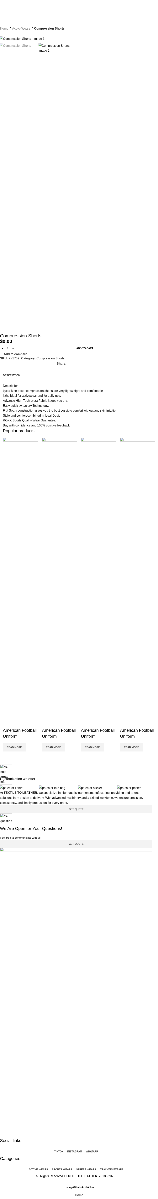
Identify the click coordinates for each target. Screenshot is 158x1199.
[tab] (11, 375)
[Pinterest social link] (78, 363)
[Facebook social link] (68, 363)
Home (4, 28)
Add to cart (84, 348)
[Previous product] (2, 33)
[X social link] (73, 363)
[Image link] (76, 992)
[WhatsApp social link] (78, 3)
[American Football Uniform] (20, 582)
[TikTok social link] (84, 3)
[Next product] (11, 33)
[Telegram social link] (93, 363)
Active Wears (21, 28)
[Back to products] (7, 33)
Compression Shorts (49, 28)
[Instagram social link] (74, 3)
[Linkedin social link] (83, 363)
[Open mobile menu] (4, 9)
